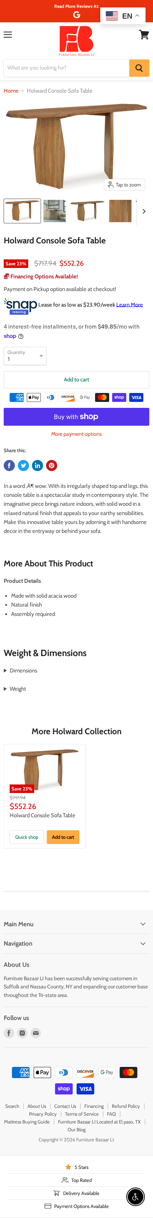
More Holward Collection (76, 731)
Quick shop (26, 837)
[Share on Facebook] (9, 465)
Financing (94, 1106)
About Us (36, 1106)
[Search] (139, 68)
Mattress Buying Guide (27, 1122)
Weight (18, 688)
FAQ (111, 1114)
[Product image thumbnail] (54, 211)
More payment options (76, 434)
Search (12, 1106)
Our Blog (76, 1129)
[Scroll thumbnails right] (143, 211)
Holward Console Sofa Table (42, 815)
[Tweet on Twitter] (23, 465)
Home (11, 91)
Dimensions (23, 670)
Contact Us (65, 1106)
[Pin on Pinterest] (51, 465)
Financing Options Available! (43, 276)
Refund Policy (126, 1106)
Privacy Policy (43, 1114)
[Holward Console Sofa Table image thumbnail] (22, 211)
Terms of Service (82, 1114)
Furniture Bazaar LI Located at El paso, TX (99, 1122)
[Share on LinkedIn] (37, 465)
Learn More (129, 304)
